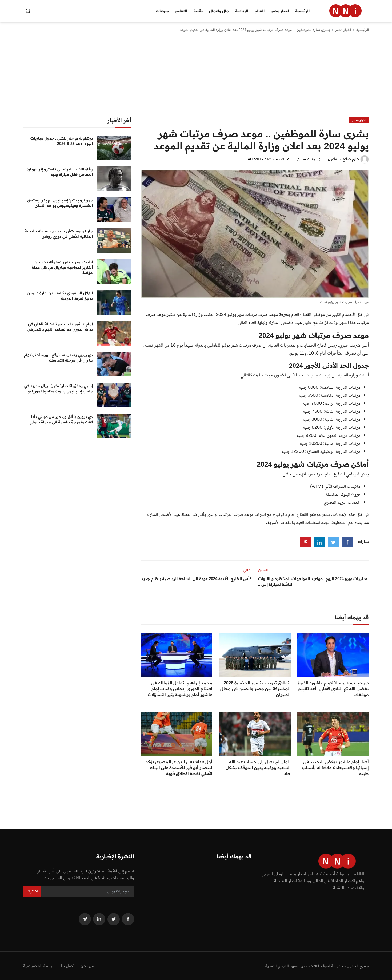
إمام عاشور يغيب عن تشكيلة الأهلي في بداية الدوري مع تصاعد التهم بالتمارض (60, 327)
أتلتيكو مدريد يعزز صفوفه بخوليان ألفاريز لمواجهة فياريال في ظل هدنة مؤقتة (62, 267)
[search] (28, 11)
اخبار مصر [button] (280, 11)
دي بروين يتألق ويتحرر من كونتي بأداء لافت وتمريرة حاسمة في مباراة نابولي (61, 419)
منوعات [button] (162, 11)
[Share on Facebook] (347, 542)
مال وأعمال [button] (219, 11)
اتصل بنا (68, 965)
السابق (263, 570)
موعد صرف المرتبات (236, 515)
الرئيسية (302, 11)
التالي (247, 570)
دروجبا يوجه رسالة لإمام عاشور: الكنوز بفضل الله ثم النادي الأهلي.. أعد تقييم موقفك (333, 688)
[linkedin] (99, 919)
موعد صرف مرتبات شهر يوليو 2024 (247, 315)
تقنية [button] (198, 11)
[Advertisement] (196, 76)
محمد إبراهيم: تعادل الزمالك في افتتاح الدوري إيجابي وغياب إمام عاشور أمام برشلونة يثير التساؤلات (180, 688)
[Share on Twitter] (333, 542)
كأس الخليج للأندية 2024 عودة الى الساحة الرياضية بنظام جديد (196, 578)
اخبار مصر (343, 29)
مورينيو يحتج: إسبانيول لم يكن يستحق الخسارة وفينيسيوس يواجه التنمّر (60, 203)
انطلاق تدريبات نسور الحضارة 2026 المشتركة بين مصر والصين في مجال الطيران (255, 688)
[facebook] (128, 919)
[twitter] (113, 919)
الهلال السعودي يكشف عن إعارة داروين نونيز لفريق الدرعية (60, 296)
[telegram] (85, 919)
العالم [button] (260, 11)
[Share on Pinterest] (305, 542)
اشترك (32, 891)
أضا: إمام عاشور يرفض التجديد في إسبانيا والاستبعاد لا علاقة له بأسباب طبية (335, 767)
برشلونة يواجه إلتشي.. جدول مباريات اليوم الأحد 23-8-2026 (61, 141)
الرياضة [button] (241, 11)
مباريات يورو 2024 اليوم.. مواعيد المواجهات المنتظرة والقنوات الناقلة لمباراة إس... (312, 581)
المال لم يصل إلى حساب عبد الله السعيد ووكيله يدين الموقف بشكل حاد (258, 767)
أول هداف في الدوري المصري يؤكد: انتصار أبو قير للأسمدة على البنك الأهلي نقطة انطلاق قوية (178, 767)
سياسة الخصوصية (39, 965)
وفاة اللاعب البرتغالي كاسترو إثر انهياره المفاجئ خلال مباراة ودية (60, 172)
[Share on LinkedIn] (319, 542)
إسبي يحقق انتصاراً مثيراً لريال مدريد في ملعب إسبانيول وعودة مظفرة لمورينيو (58, 388)
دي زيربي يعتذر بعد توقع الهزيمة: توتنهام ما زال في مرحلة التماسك (58, 357)
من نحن (87, 965)
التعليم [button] (181, 11)
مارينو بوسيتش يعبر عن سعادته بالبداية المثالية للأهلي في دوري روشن (59, 234)
